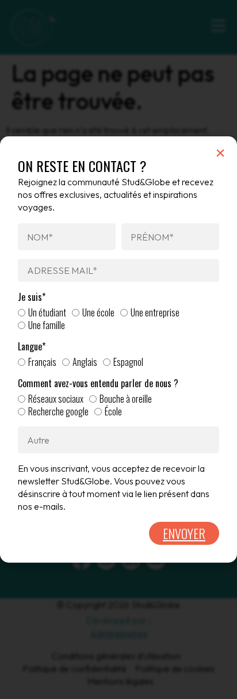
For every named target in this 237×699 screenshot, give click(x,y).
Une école (98, 312)
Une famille (46, 325)
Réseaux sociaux (55, 398)
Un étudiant (47, 312)
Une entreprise (155, 312)
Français (42, 362)
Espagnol (128, 362)
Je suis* (31, 297)
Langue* (31, 346)
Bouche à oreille (126, 398)
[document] (118, 349)
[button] (220, 153)
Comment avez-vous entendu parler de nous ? (98, 383)
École (113, 411)
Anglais (84, 362)
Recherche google (58, 411)
